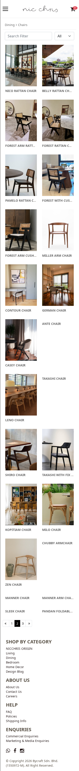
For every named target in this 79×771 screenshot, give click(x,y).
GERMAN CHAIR (54, 310)
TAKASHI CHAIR (54, 378)
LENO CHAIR (14, 420)
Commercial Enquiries (22, 736)
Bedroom (12, 662)
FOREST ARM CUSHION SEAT (26, 255)
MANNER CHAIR (17, 598)
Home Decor (15, 667)
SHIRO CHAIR (15, 475)
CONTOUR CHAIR (18, 310)
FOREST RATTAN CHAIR (59, 146)
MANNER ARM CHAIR (58, 598)
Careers (11, 696)
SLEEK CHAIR (15, 611)
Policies (11, 716)
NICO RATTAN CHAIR (20, 91)
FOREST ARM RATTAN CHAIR (26, 146)
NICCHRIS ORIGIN (19, 648)
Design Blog (15, 671)
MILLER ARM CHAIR (57, 255)
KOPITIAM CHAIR (18, 530)
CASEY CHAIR (15, 365)
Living (10, 653)
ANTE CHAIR (51, 324)
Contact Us (14, 692)
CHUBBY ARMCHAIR (57, 543)
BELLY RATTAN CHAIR (58, 91)
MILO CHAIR (51, 530)
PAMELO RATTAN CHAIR (23, 200)
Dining (10, 25)
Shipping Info (16, 721)
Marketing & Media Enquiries (27, 741)
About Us (12, 687)
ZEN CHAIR (13, 584)
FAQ (9, 712)
